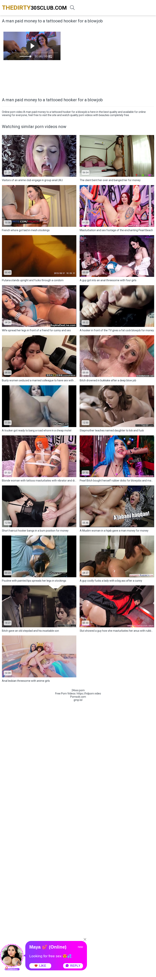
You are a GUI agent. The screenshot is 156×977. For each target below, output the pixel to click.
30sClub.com (34, 7)
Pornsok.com (78, 696)
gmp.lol (78, 699)
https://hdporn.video (89, 693)
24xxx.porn (78, 690)
